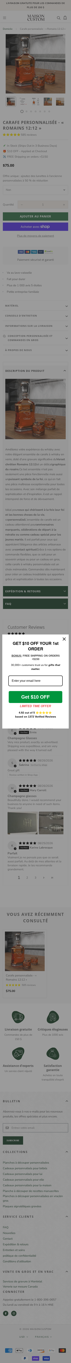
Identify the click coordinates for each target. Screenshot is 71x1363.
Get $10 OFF (35, 697)
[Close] (64, 639)
